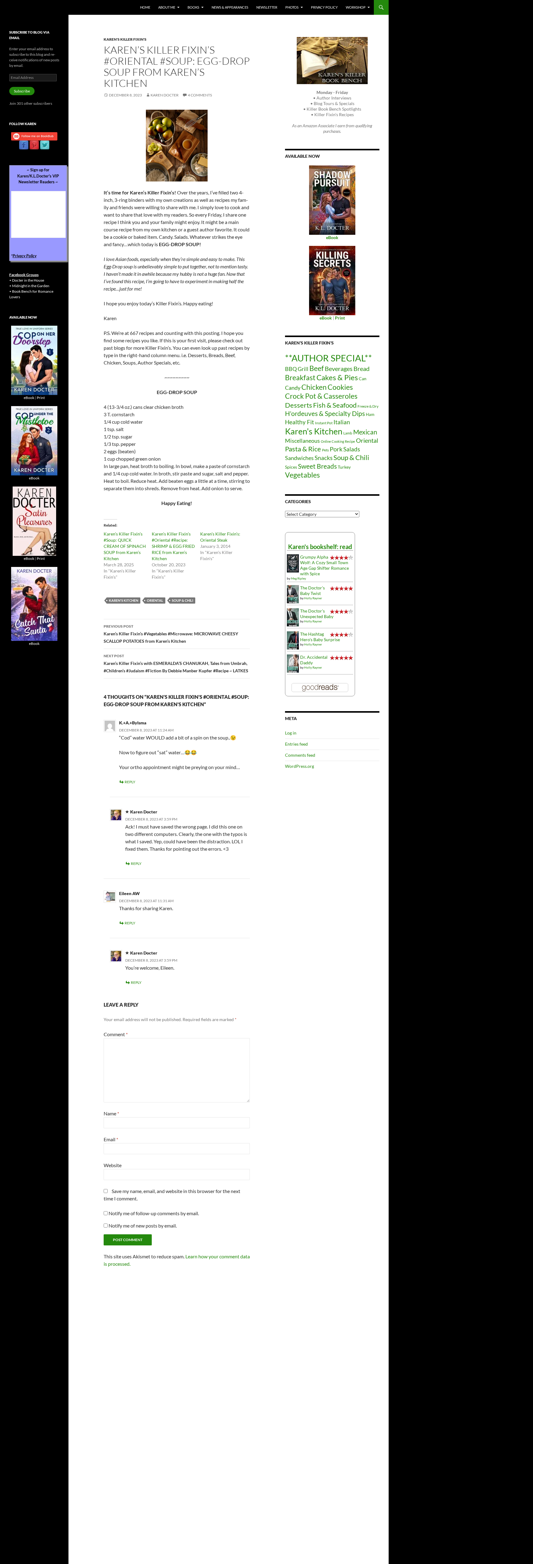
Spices (291, 467)
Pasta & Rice (303, 449)
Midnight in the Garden (30, 285)
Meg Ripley (298, 578)
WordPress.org (299, 766)
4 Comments (200, 95)
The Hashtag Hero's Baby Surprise (320, 636)
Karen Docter (165, 95)
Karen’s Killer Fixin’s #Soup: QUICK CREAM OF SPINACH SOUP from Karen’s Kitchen (125, 546)
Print (41, 397)
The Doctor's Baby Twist (312, 590)
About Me (166, 7)
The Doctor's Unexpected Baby (316, 613)
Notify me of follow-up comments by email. (154, 1213)
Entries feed (296, 744)
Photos (292, 7)
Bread (361, 368)
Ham (370, 414)
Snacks (324, 457)
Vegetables (302, 474)
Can (362, 378)
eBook (29, 397)
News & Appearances (230, 7)
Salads (351, 449)
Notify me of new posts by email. (143, 1225)
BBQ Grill (296, 369)
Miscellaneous (302, 440)
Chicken (314, 387)
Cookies (340, 387)
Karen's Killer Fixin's (125, 39)
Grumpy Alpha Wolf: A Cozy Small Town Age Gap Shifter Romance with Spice (324, 565)
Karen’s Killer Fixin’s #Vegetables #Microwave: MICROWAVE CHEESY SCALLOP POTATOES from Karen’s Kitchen (171, 634)
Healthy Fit (299, 422)
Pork (336, 449)
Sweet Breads (317, 466)
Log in (290, 732)
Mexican (365, 432)
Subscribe (22, 91)
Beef (316, 368)
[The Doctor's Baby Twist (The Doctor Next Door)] (293, 593)
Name (111, 1113)
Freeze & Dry (367, 406)
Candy (292, 387)
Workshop (356, 7)
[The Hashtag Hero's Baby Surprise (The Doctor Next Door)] (293, 639)
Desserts (298, 405)
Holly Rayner (313, 598)
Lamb (347, 433)
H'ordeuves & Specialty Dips (325, 413)
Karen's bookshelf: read (320, 546)
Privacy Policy (324, 7)
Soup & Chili (182, 600)
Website (113, 1165)
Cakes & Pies (337, 377)
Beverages (339, 368)
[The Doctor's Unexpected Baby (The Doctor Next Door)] (293, 616)
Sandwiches (299, 457)
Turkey (344, 467)
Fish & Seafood (335, 405)
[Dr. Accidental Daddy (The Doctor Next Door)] (293, 663)
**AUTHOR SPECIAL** (328, 357)
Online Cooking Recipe (338, 441)
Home (145, 7)
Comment (116, 1034)
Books (193, 7)
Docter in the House (28, 280)
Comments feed (300, 755)
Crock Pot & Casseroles (321, 396)
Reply (130, 782)
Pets (325, 450)
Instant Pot (324, 423)
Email (111, 1139)
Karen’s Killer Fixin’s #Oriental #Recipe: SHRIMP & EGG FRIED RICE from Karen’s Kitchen (173, 546)
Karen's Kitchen (123, 600)
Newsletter (266, 7)
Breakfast (300, 377)
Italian (341, 422)
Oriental (155, 600)
